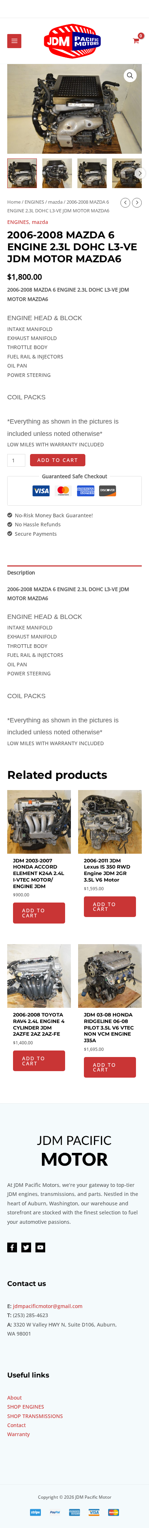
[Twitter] (26, 1247)
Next (140, 173)
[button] (130, 75)
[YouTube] (40, 1247)
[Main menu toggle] (14, 41)
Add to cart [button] (33, 913)
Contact (16, 1425)
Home (14, 202)
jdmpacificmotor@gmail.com (47, 1306)
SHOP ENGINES (25, 1406)
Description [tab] (21, 572)
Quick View (39, 848)
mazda (55, 202)
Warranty (18, 1434)
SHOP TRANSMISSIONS (35, 1416)
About (14, 1397)
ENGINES (34, 202)
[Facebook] (12, 1247)
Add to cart (57, 460)
